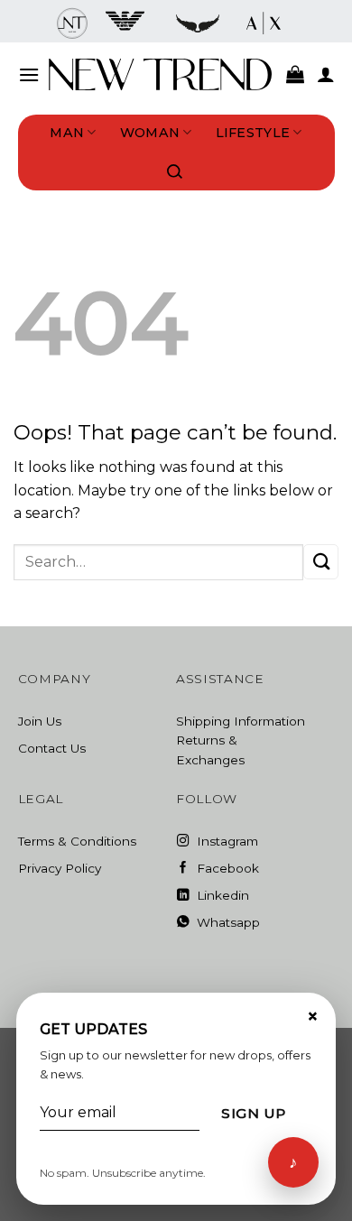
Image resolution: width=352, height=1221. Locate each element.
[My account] (326, 74)
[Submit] (320, 561)
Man (67, 133)
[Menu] (29, 74)
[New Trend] (161, 74)
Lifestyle (253, 133)
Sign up (253, 1113)
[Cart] (295, 74)
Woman (150, 133)
